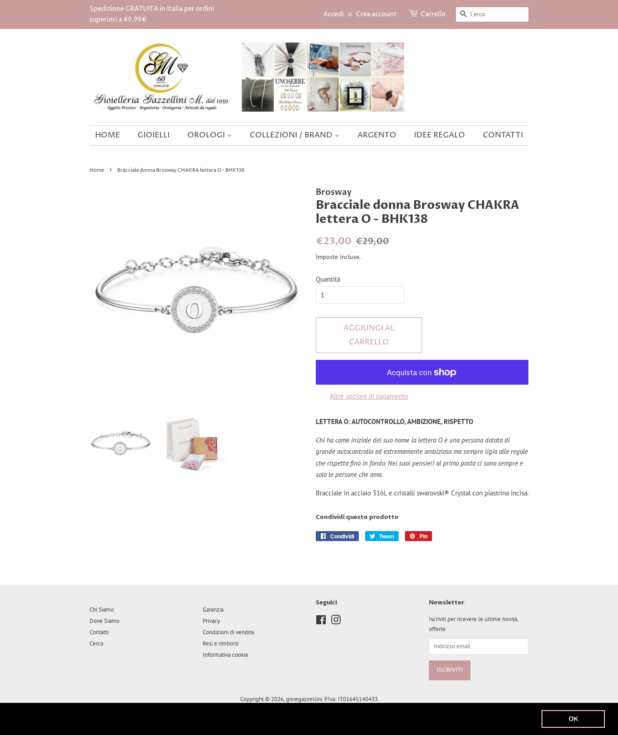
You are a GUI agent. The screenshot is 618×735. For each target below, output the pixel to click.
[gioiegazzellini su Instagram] (336, 622)
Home (107, 135)
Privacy (211, 621)
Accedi (333, 14)
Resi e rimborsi (220, 643)
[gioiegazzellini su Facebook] (321, 622)
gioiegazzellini (304, 699)
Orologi (207, 135)
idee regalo (439, 135)
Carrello (433, 14)
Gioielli (154, 135)
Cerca (96, 643)
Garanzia (213, 609)
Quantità (328, 279)
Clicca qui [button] (379, 718)
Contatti (503, 135)
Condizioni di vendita (228, 632)
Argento (376, 135)
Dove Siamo (104, 621)
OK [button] (573, 718)
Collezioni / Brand (292, 135)
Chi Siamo (102, 609)
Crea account (376, 14)
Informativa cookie (225, 655)
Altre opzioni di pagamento (369, 396)
